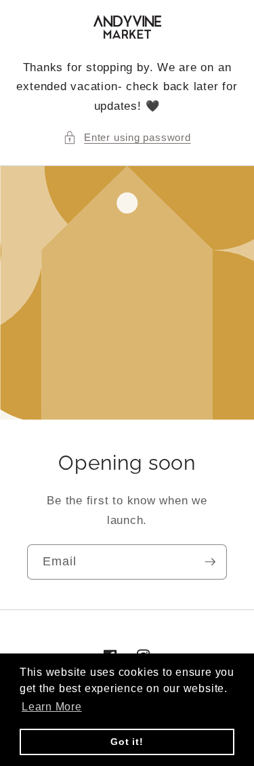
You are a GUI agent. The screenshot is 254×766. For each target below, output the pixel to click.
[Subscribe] (210, 562)
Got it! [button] (126, 741)
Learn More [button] (52, 706)
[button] (126, 138)
